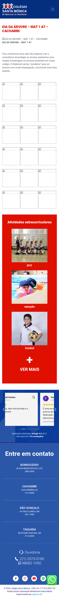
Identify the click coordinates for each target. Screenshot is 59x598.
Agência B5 (37, 594)
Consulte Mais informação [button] (21, 421)
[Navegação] (53, 9)
